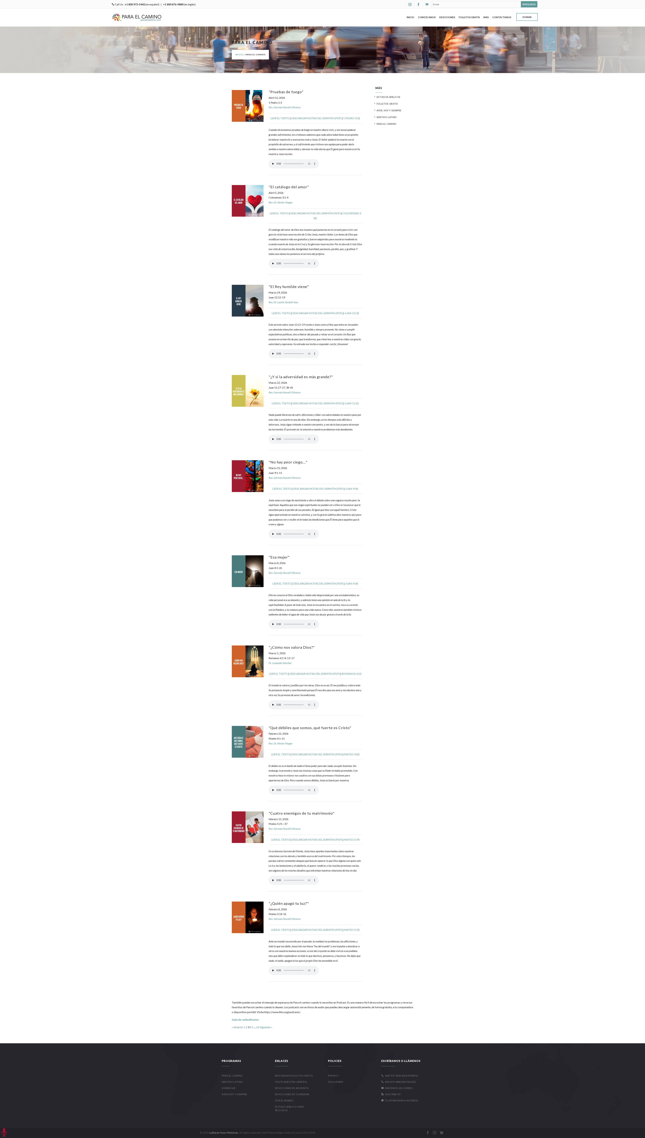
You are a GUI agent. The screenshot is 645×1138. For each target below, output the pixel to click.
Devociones (447, 17)
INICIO (239, 54)
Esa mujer (279, 557)
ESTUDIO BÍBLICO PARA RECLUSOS (289, 1108)
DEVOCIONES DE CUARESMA (292, 1094)
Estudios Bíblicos (388, 97)
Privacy (333, 1075)
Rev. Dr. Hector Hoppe (280, 202)
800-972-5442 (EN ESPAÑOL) (399, 1075)
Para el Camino (386, 124)
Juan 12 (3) (351, 313)
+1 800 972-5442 (135, 4)
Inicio (410, 17)
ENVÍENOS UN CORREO (397, 1088)
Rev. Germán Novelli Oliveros (284, 107)
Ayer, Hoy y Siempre (389, 110)
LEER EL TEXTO (279, 118)
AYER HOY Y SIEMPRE (234, 1094)
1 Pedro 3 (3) (351, 118)
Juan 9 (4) (351, 488)
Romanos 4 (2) (351, 673)
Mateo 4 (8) (351, 754)
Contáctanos (501, 17)
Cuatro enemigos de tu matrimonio (301, 813)
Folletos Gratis (469, 17)
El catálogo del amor (288, 187)
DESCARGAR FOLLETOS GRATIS (294, 1075)
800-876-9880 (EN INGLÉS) (398, 1081)
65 (257, 1027)
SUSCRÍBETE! (391, 1094)
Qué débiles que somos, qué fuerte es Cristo (310, 727)
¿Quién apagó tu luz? (288, 903)
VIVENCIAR (228, 1088)
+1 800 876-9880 (173, 4)
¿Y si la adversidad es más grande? (300, 376)
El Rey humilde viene (288, 286)
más (486, 17)
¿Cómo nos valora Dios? (291, 647)
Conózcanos (427, 17)
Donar (527, 17)
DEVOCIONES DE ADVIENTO (292, 1088)
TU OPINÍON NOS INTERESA (399, 1100)
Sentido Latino (387, 117)
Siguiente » (266, 1027)
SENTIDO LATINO (232, 1081)
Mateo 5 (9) (351, 839)
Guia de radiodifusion (245, 1019)
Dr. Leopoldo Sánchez (280, 662)
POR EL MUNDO (284, 1100)
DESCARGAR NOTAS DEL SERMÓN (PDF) (316, 118)
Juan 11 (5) (351, 403)
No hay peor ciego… (288, 462)
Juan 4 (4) (351, 583)
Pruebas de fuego (286, 92)
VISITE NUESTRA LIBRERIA (291, 1081)
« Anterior (237, 1027)
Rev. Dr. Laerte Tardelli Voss (283, 302)
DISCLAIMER (335, 1081)
